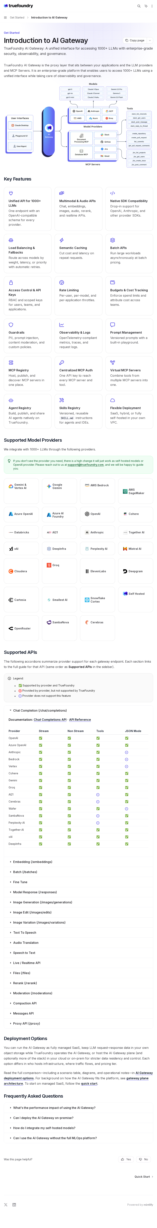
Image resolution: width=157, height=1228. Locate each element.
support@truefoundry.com (86, 464)
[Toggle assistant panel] (146, 6)
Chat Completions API (50, 720)
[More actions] (152, 6)
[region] (78, 788)
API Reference (80, 720)
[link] (28, 209)
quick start (89, 1083)
